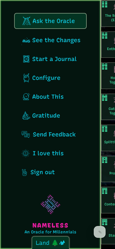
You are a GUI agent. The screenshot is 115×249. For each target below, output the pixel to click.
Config (46, 77)
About (48, 96)
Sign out (42, 172)
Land (43, 242)
